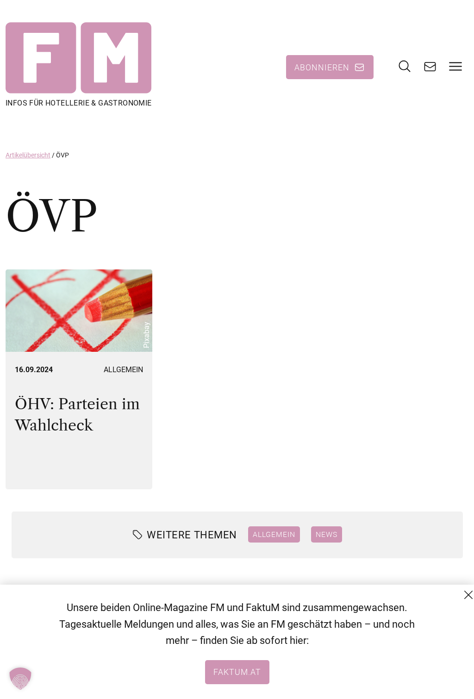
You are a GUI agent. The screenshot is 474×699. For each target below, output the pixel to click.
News (326, 534)
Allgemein (123, 369)
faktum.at (237, 671)
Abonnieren (321, 67)
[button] (20, 678)
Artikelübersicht (28, 155)
